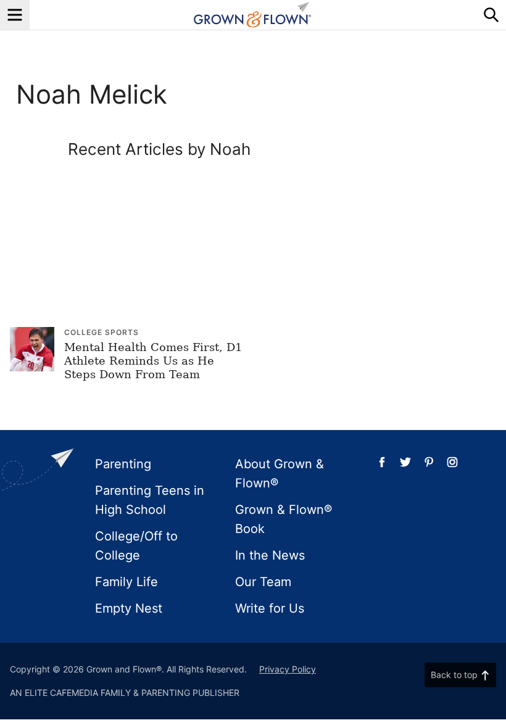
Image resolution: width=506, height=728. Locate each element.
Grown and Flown (253, 15)
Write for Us (269, 608)
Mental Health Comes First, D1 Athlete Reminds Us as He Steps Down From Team (153, 360)
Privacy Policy (287, 669)
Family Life (126, 581)
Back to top (454, 674)
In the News (270, 555)
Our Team (263, 581)
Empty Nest (128, 608)
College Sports (101, 332)
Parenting (123, 464)
